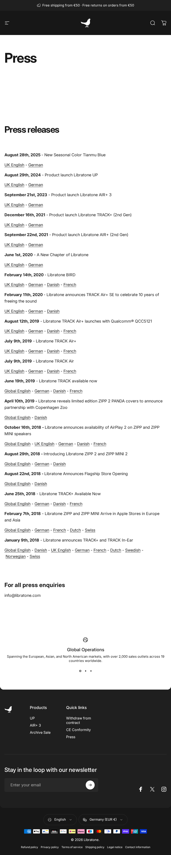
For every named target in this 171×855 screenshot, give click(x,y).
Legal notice (114, 847)
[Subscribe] (90, 785)
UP (32, 718)
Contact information (137, 847)
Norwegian (16, 556)
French (69, 284)
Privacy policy (50, 847)
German (35, 165)
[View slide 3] (91, 671)
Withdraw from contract (78, 720)
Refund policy (29, 847)
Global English (17, 391)
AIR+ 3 (35, 725)
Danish (53, 284)
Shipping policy (94, 847)
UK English (14, 165)
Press (70, 737)
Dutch (75, 530)
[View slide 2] (85, 671)
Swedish (132, 550)
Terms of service (72, 847)
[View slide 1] (80, 671)
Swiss (90, 530)
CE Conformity (78, 729)
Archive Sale (40, 732)
